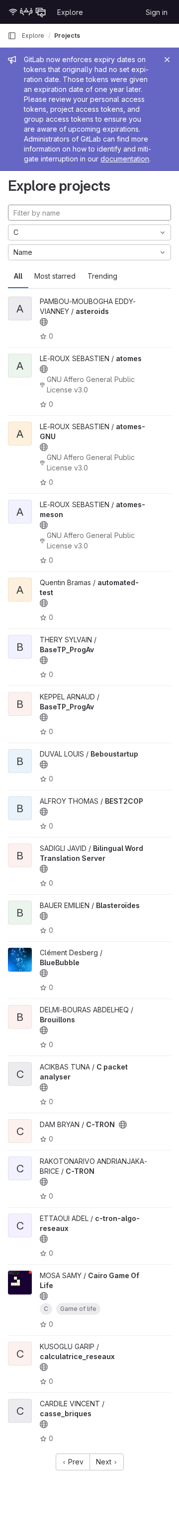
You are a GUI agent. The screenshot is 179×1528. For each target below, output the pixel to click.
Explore (70, 12)
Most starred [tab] (55, 276)
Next (104, 1461)
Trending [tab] (102, 276)
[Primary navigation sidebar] (12, 36)
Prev (75, 1461)
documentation (124, 158)
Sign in (157, 12)
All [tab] (18, 276)
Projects (67, 35)
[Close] (167, 60)
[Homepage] (27, 12)
